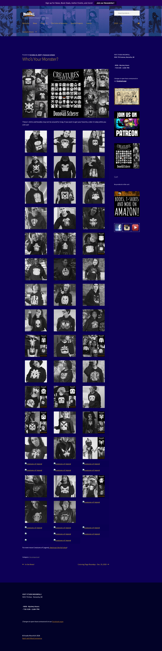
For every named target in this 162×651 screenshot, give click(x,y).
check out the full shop (58, 547)
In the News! (29, 564)
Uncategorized (34, 557)
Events (89, 23)
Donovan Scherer (49, 55)
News (35, 23)
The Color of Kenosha (59, 23)
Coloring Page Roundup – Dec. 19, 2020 (92, 564)
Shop (42, 23)
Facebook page (121, 81)
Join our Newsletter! (105, 3)
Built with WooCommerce (32, 638)
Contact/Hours (28, 32)
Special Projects (77, 23)
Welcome (25, 23)
